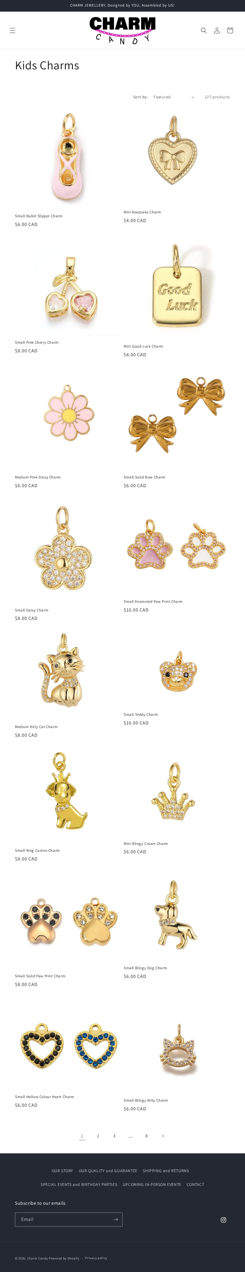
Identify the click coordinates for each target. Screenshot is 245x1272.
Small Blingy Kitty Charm (146, 1100)
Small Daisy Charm (31, 610)
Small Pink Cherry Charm (37, 342)
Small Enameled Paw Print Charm (153, 601)
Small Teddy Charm (141, 714)
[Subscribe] (115, 1220)
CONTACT (195, 1184)
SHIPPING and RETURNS (166, 1170)
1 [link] (82, 1136)
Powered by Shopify (64, 1258)
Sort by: (140, 97)
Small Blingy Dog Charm (145, 968)
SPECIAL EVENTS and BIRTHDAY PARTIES (79, 1184)
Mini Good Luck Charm (143, 346)
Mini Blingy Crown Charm (146, 843)
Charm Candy (37, 1258)
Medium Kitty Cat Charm (36, 726)
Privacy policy (96, 1258)
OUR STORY (62, 1170)
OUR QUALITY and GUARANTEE (108, 1170)
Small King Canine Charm (37, 850)
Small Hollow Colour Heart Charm (44, 1096)
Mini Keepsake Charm (142, 212)
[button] (12, 30)
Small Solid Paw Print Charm (40, 976)
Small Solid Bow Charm (145, 477)
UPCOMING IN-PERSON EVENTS (152, 1184)
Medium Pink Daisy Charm (38, 477)
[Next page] (162, 1136)
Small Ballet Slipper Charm (39, 216)
